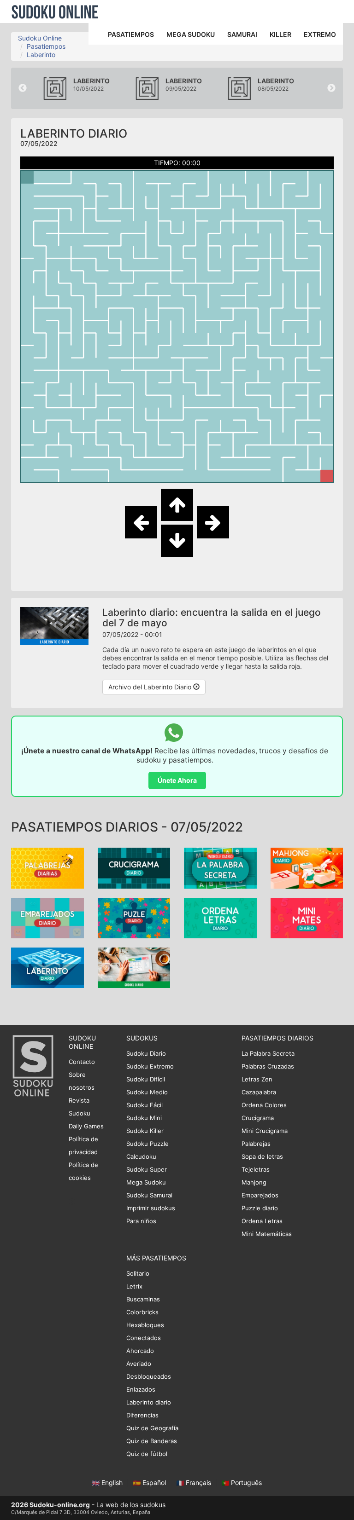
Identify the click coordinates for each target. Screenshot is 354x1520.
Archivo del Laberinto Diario (150, 687)
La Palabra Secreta (268, 1053)
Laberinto (41, 54)
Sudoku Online (55, 11)
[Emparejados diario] (47, 917)
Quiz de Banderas (151, 1441)
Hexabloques (145, 1325)
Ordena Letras (262, 1221)
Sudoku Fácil (144, 1105)
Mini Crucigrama (265, 1130)
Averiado (138, 1363)
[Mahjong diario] (307, 867)
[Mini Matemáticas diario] (307, 917)
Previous (22, 88)
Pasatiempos (46, 46)
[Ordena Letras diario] (220, 917)
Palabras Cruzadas (268, 1066)
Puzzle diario (260, 1208)
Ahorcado (140, 1350)
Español (154, 1482)
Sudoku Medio (147, 1092)
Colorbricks (142, 1312)
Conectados (143, 1337)
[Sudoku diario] (134, 967)
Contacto (82, 1061)
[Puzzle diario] (134, 917)
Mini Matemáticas (267, 1233)
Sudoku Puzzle (147, 1143)
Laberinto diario (148, 1402)
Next (331, 88)
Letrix (134, 1286)
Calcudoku (141, 1156)
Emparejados (260, 1195)
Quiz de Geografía (152, 1428)
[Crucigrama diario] (134, 867)
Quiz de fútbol (146, 1453)
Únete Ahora (177, 780)
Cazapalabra (259, 1092)
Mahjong (254, 1182)
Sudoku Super (146, 1169)
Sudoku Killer (145, 1130)
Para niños (141, 1221)
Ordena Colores (264, 1105)
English (112, 1482)
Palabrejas (256, 1143)
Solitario (137, 1273)
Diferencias (142, 1415)
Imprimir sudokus (150, 1208)
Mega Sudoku (146, 1182)
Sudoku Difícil (145, 1079)
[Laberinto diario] (47, 967)
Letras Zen (257, 1079)
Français (198, 1482)
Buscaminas (143, 1299)
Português (245, 1482)
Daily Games (86, 1126)
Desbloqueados (148, 1376)
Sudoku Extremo (150, 1066)
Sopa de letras (262, 1156)
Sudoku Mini (144, 1117)
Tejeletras (256, 1169)
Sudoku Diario (146, 1053)
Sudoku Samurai (149, 1195)
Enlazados (140, 1389)
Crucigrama (258, 1117)
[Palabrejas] (47, 867)
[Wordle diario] (220, 867)
